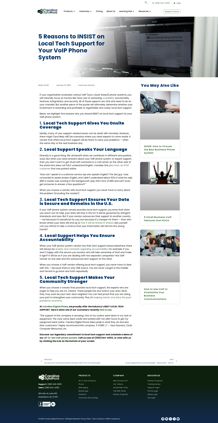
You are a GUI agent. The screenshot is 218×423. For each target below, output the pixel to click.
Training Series (154, 384)
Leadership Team (120, 387)
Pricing (99, 11)
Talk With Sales (119, 391)
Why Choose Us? (120, 381)
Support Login (153, 387)
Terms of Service (98, 419)
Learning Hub (125, 11)
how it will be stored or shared (97, 222)
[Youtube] (178, 418)
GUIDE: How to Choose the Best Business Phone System (159, 149)
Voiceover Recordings (88, 398)
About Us (110, 11)
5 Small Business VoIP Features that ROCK (158, 219)
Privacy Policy (86, 419)
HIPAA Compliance (113, 419)
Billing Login (153, 394)
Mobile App (83, 391)
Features (82, 394)
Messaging (83, 387)
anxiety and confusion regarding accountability (81, 249)
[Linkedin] (162, 418)
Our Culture (118, 384)
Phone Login (153, 391)
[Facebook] (166, 418)
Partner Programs (120, 394)
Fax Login (151, 398)
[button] (147, 3)
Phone (81, 384)
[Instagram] (170, 418)
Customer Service (86, 85)
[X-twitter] (174, 418)
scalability (108, 98)
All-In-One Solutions (87, 381)
